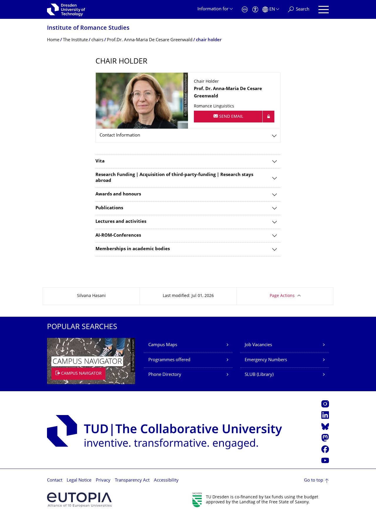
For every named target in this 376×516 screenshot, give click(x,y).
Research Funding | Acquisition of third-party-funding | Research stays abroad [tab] (174, 178)
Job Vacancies (258, 345)
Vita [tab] (100, 161)
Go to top (313, 480)
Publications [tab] (109, 208)
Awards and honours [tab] (118, 194)
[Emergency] (244, 9)
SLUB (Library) (259, 375)
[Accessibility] (255, 9)
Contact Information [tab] (120, 135)
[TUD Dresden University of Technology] (66, 9)
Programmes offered (169, 360)
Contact (54, 480)
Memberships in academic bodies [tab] (132, 249)
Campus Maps (162, 345)
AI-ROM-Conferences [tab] (118, 235)
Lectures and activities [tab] (120, 222)
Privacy (103, 480)
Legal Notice (79, 480)
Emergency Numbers (266, 360)
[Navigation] (323, 10)
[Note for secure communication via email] (268, 116)
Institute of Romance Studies (88, 28)
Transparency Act (132, 480)
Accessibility (166, 480)
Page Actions (282, 296)
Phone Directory (164, 375)
